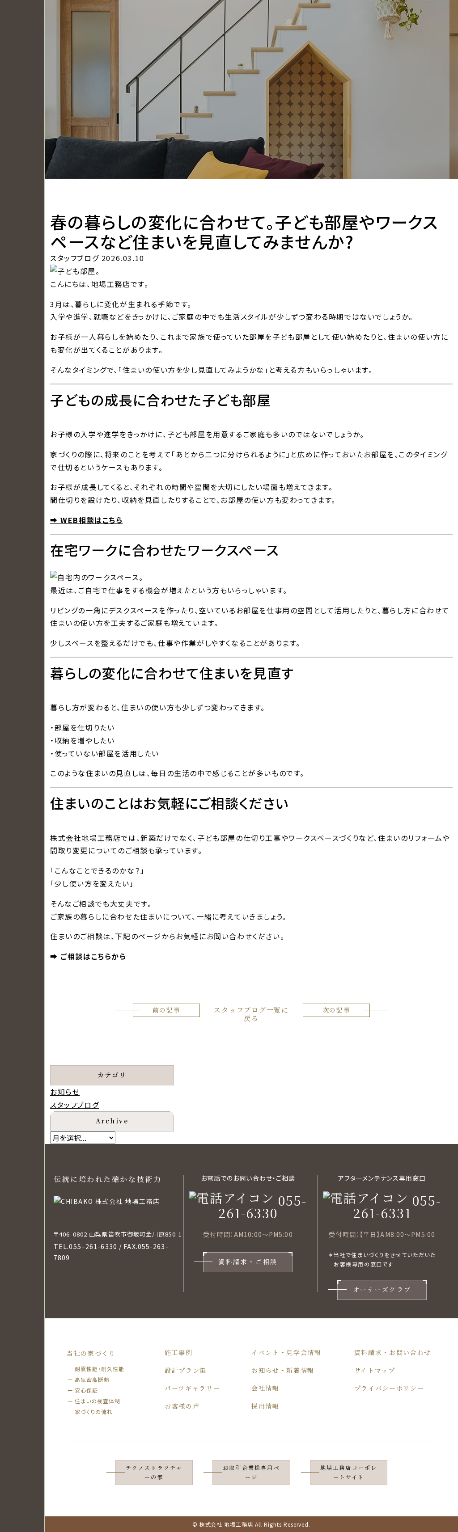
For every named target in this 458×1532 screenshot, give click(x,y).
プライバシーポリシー (389, 1388)
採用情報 (265, 1405)
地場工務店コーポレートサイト (348, 1472)
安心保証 (86, 1390)
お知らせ (65, 1091)
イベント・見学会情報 (286, 1352)
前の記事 (167, 1009)
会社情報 (265, 1388)
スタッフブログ (74, 1104)
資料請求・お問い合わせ (392, 1352)
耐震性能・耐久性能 (99, 1368)
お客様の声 (182, 1405)
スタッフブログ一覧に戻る (251, 1014)
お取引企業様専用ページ (251, 1472)
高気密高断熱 (92, 1379)
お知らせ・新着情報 (282, 1370)
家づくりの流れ (94, 1411)
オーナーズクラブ (382, 1289)
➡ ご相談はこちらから (88, 956)
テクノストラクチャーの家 (154, 1472)
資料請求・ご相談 (247, 1261)
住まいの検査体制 (97, 1401)
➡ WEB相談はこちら (86, 520)
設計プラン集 (186, 1370)
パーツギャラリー (192, 1388)
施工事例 (179, 1352)
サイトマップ (374, 1370)
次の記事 (336, 1009)
